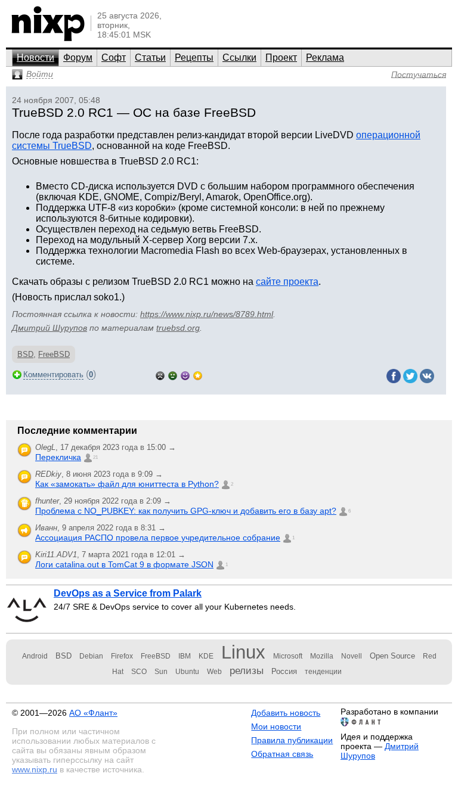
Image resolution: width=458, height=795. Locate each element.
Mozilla (321, 656)
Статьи (150, 57)
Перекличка (58, 457)
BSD (25, 354)
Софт (113, 57)
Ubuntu (187, 671)
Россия (284, 671)
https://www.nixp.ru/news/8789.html (206, 314)
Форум (77, 57)
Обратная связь (282, 754)
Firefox (122, 656)
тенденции (323, 671)
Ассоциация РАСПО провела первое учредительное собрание (157, 537)
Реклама (325, 57)
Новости (35, 57)
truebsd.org (178, 328)
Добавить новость (285, 713)
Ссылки (239, 57)
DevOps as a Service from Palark (128, 593)
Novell (351, 656)
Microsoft (287, 656)
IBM (184, 656)
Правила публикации (292, 740)
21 (95, 457)
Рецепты (194, 57)
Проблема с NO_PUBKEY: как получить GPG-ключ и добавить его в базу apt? (185, 510)
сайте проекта (287, 282)
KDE (206, 656)
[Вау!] (197, 374)
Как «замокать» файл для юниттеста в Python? (127, 484)
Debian (91, 656)
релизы (247, 670)
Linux (243, 652)
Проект (281, 57)
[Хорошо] (185, 374)
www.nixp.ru (34, 769)
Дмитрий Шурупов (49, 328)
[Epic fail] (160, 374)
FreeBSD (54, 354)
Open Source (392, 655)
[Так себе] (172, 374)
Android (35, 656)
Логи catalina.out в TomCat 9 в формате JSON (124, 564)
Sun (161, 671)
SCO (139, 671)
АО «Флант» (93, 713)
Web (214, 671)
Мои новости (276, 726)
